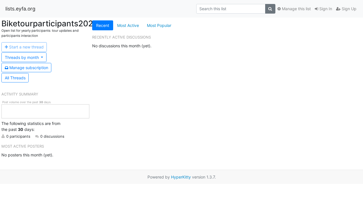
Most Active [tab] (128, 25)
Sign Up (348, 8)
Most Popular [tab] (159, 25)
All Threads (15, 77)
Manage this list (296, 8)
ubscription (28, 67)
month (22, 57)
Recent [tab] (102, 25)
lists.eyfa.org (20, 9)
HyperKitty (181, 177)
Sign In (325, 8)
